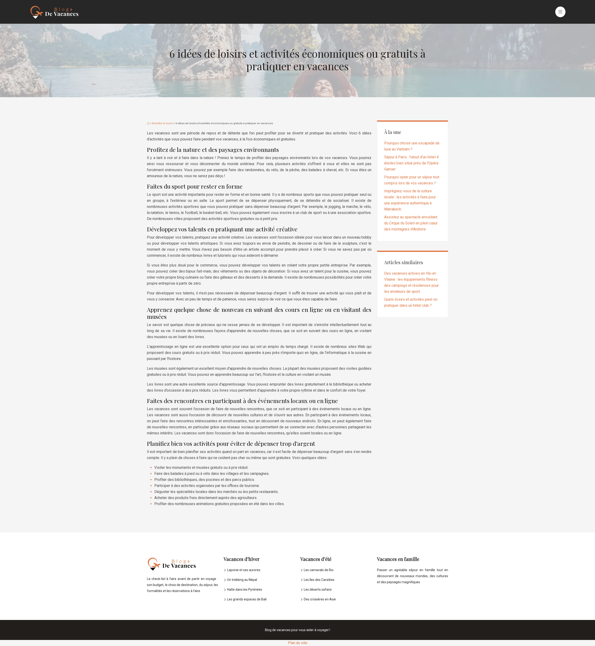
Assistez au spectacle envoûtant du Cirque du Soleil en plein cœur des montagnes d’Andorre (411, 223)
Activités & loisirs (162, 123)
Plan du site (297, 643)
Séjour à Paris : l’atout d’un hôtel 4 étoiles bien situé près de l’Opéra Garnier (411, 163)
